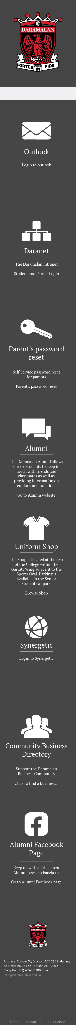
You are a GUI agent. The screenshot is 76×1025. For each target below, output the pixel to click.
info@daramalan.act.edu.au (23, 975)
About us (33, 1021)
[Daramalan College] (38, 41)
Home (15, 1021)
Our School (57, 1021)
